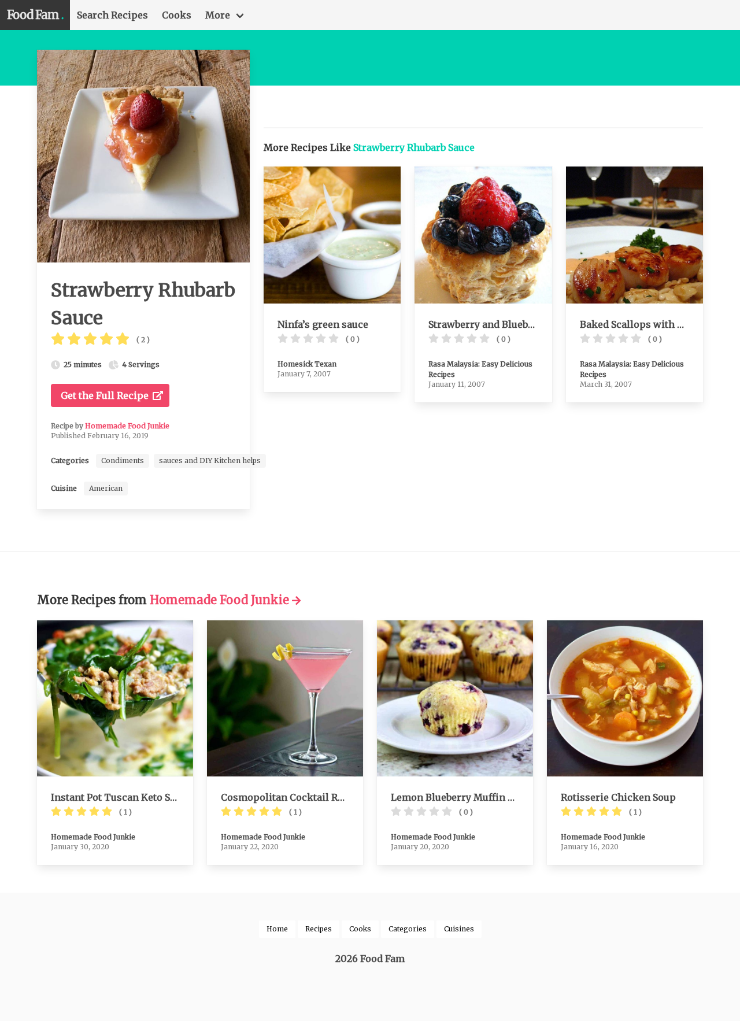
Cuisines (459, 928)
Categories (407, 928)
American (106, 488)
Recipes (318, 928)
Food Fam (35, 15)
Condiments (122, 460)
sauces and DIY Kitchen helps (210, 460)
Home (277, 928)
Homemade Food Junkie (127, 425)
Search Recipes (112, 15)
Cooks (176, 15)
